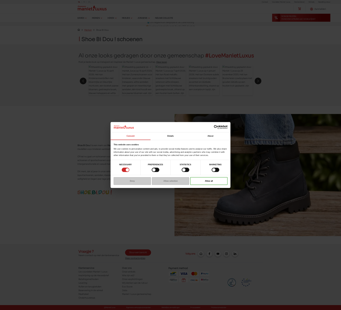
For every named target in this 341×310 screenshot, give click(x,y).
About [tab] (210, 136)
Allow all (209, 181)
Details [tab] (170, 136)
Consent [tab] (131, 136)
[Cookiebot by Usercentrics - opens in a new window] (216, 127)
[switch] (155, 170)
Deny (132, 181)
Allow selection (170, 181)
